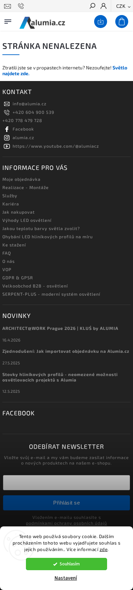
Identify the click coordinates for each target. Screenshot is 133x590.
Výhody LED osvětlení (26, 220)
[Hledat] (92, 6)
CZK (121, 6)
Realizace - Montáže (25, 187)
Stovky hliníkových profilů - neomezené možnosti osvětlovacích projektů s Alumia (60, 377)
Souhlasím (70, 564)
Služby (9, 195)
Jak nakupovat (18, 212)
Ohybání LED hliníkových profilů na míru (47, 236)
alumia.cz (23, 137)
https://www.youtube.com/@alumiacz (56, 146)
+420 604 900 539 (33, 112)
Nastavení (66, 578)
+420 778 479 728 (22, 120)
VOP (7, 269)
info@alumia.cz (29, 103)
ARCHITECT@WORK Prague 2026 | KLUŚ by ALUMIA (60, 328)
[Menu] (8, 20)
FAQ (6, 253)
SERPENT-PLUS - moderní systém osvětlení (51, 294)
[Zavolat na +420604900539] (22, 6)
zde (104, 549)
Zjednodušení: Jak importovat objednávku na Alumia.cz (66, 351)
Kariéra (10, 203)
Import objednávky (99, 22)
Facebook (23, 129)
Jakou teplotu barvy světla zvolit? (41, 228)
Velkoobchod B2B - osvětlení (35, 286)
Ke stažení (14, 244)
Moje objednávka (21, 179)
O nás (8, 261)
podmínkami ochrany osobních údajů (66, 523)
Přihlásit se (66, 503)
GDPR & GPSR (17, 277)
